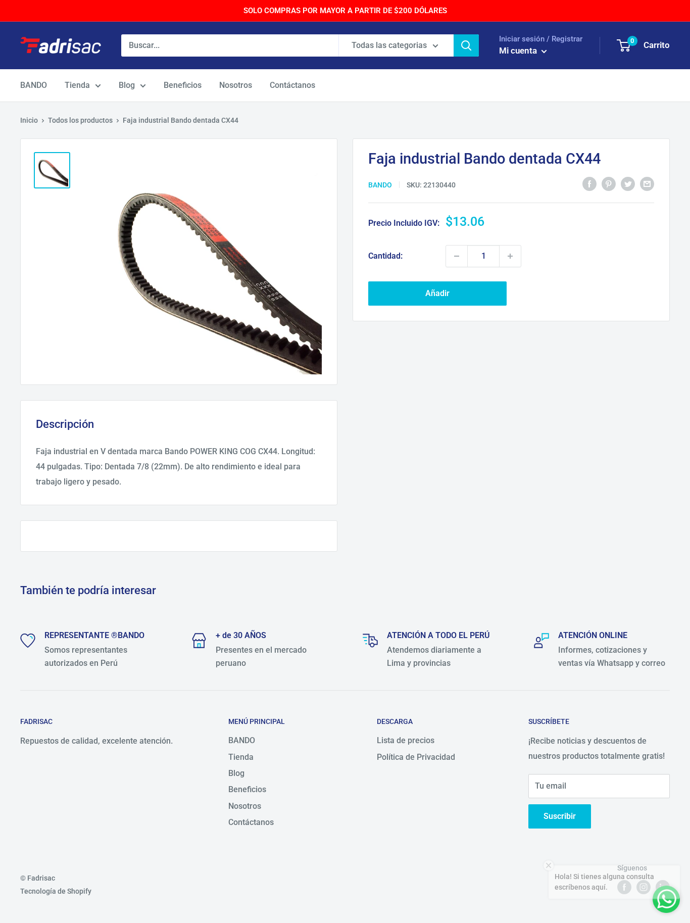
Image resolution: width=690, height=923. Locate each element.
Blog (127, 85)
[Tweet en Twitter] (628, 183)
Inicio (29, 120)
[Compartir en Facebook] (589, 183)
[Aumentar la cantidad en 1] (510, 256)
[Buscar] (466, 45)
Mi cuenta (519, 50)
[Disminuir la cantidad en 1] (456, 256)
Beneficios (183, 85)
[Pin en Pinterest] (609, 183)
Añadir (437, 293)
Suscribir (560, 816)
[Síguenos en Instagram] (643, 887)
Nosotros (235, 85)
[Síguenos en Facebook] (624, 887)
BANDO (33, 85)
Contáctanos (292, 85)
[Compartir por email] (647, 183)
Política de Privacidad (416, 757)
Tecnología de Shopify (55, 891)
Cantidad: (385, 256)
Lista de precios (405, 740)
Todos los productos (80, 120)
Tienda (77, 85)
